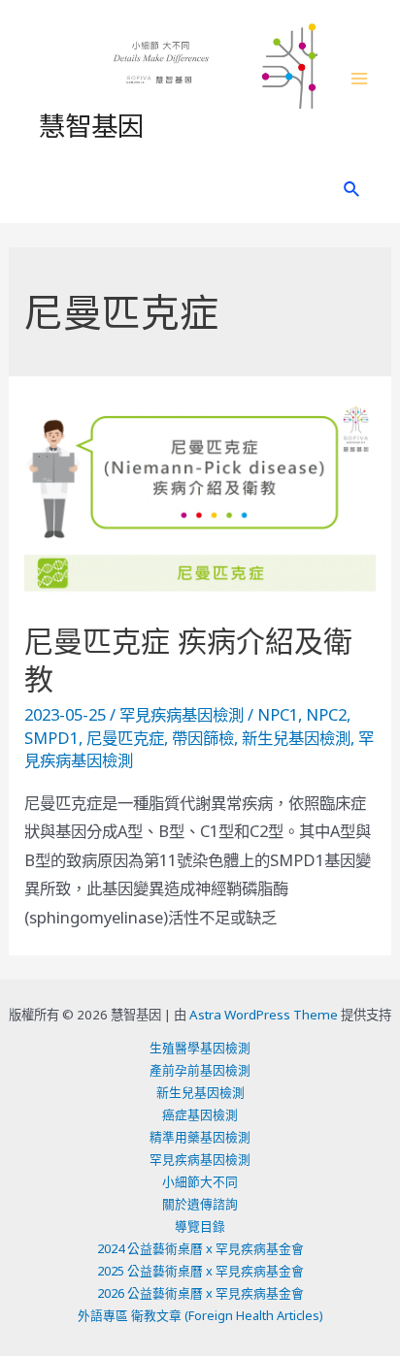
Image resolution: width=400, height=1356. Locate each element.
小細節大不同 (200, 1181)
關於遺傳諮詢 (200, 1203)
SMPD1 (51, 737)
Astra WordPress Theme (263, 1014)
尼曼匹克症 (125, 737)
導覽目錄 (200, 1226)
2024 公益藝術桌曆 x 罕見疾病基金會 (200, 1248)
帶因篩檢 (203, 737)
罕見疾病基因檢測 (181, 714)
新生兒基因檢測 (296, 737)
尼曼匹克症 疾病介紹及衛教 (188, 659)
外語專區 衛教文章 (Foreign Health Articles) (200, 1315)
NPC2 (326, 714)
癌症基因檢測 (200, 1114)
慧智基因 (91, 124)
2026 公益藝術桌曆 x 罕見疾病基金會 (200, 1293)
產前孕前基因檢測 (200, 1070)
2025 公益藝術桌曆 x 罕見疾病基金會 (200, 1270)
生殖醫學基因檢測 (200, 1047)
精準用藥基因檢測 (200, 1137)
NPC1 (277, 714)
